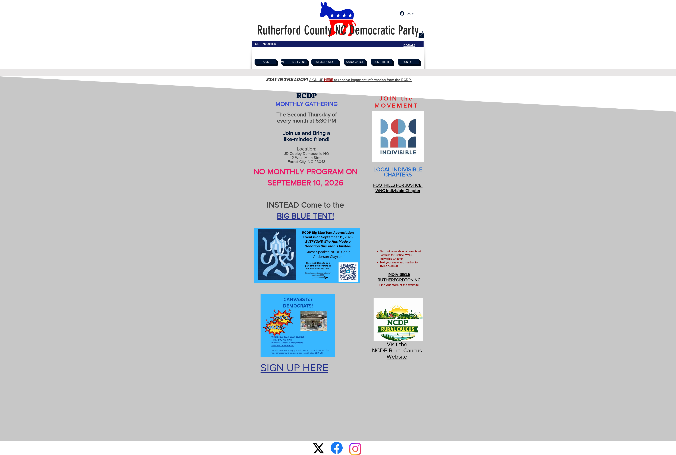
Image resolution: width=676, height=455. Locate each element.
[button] (421, 34)
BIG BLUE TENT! (305, 216)
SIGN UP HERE (294, 367)
